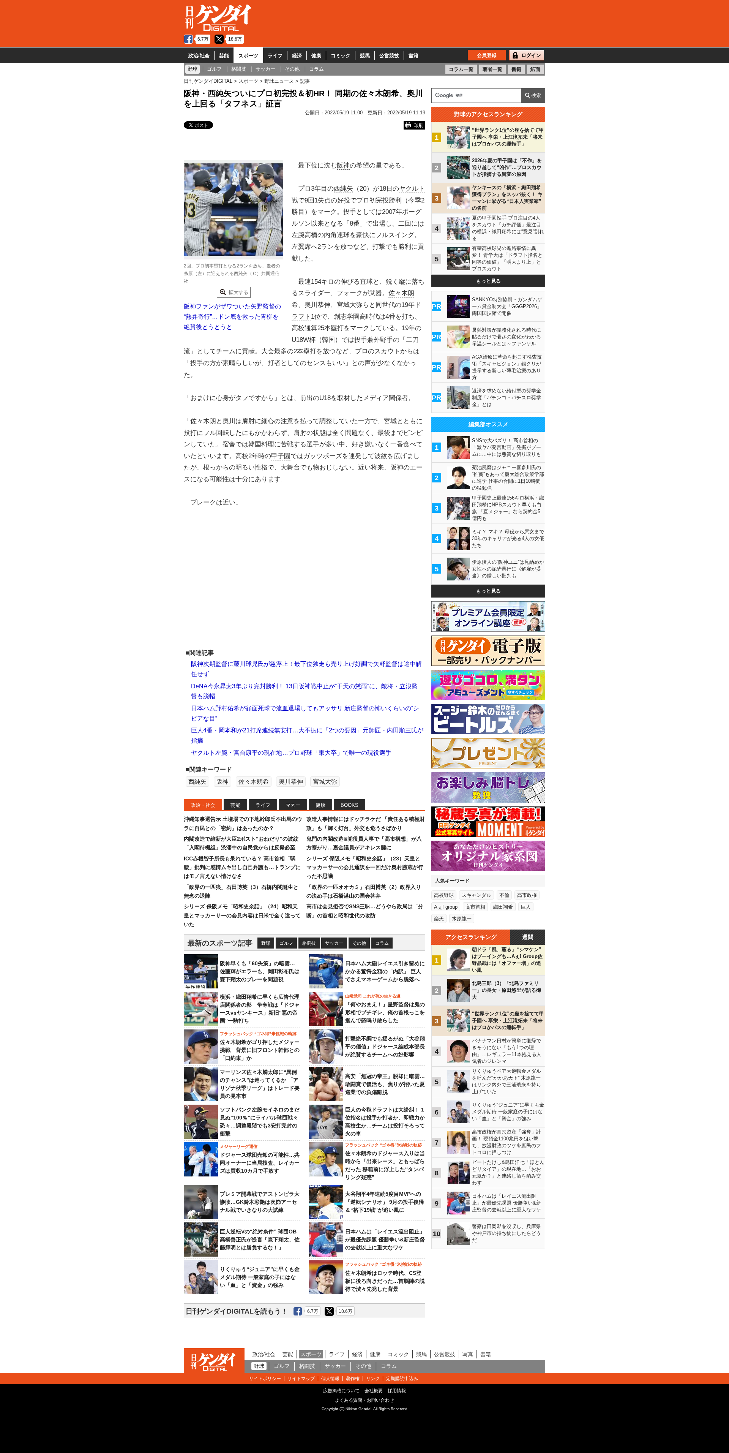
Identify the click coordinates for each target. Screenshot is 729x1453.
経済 (297, 55)
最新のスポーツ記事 (220, 943)
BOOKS (349, 805)
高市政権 (527, 895)
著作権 (353, 1378)
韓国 (328, 339)
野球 (265, 943)
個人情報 (330, 1378)
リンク (373, 1378)
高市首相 (475, 907)
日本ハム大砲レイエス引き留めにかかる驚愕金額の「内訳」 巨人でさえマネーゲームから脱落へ (385, 971)
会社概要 (373, 1390)
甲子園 (280, 456)
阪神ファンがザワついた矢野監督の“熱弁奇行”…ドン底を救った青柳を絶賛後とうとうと (232, 316)
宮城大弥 (350, 304)
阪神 (343, 165)
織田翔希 (503, 907)
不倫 (504, 895)
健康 (316, 55)
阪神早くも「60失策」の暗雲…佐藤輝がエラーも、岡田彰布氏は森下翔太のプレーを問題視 (260, 971)
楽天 (439, 919)
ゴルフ (286, 943)
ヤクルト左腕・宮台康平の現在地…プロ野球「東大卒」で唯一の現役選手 (291, 752)
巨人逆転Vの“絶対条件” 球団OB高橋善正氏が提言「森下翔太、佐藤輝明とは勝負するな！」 (260, 1239)
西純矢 (343, 188)
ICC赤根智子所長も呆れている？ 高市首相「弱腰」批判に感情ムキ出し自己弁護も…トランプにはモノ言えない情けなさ (242, 867)
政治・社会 (203, 805)
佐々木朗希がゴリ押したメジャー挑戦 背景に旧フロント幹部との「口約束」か (260, 1050)
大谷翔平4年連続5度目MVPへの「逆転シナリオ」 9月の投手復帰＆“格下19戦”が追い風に (384, 1202)
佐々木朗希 (253, 781)
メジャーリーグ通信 (238, 1146)
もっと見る (488, 281)
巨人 (526, 907)
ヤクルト (412, 188)
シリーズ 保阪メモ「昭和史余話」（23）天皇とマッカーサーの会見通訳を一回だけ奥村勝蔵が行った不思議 (364, 867)
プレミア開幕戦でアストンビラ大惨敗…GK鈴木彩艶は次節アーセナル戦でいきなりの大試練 (260, 1202)
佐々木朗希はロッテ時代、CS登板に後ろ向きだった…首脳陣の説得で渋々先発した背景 (385, 1281)
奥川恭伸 (317, 304)
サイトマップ (301, 1378)
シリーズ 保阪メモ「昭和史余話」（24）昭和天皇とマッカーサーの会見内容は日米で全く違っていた (242, 915)
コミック (340, 55)
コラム (382, 943)
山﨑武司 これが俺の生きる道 (373, 996)
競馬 (365, 55)
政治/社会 (199, 55)
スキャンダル (476, 895)
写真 (467, 1354)
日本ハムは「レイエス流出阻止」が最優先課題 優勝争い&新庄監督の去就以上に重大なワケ (385, 1239)
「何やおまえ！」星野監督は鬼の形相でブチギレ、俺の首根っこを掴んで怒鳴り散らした (385, 1012)
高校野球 (444, 895)
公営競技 (389, 55)
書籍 (413, 55)
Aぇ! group (446, 907)
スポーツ (248, 55)
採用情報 (397, 1390)
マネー (293, 805)
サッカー (334, 943)
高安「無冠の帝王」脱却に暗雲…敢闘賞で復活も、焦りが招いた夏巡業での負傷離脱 (385, 1084)
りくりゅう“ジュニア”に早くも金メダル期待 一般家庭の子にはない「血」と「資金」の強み (260, 1277)
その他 (359, 943)
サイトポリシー (265, 1378)
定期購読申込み (402, 1378)
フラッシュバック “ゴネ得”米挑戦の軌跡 (258, 1033)
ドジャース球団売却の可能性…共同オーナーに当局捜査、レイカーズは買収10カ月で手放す (260, 1163)
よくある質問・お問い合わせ (364, 1400)
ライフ (275, 55)
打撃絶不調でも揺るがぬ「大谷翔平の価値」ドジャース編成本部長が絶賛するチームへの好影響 (385, 1047)
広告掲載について (341, 1390)
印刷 (418, 125)
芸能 (224, 55)
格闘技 (309, 943)
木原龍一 (462, 919)
